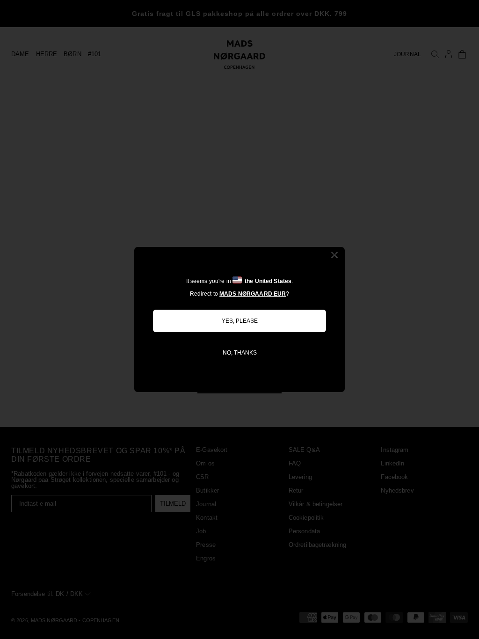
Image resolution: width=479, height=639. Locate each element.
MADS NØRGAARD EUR (252, 293)
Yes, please (240, 321)
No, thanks (240, 352)
